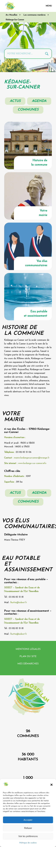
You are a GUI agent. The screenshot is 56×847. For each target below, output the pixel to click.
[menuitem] (47, 6)
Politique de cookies (28, 843)
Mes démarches (28, 664)
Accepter (28, 820)
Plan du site (28, 656)
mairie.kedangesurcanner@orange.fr (31, 458)
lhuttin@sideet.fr (18, 602)
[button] (51, 784)
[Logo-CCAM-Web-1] (23, 6)
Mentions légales (28, 649)
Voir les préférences (28, 836)
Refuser (28, 828)
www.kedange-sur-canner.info (32, 463)
